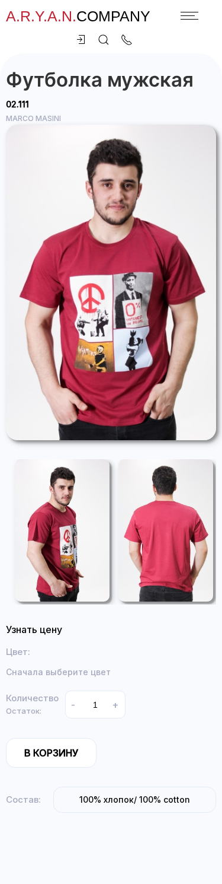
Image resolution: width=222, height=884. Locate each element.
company (78, 16)
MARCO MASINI (33, 118)
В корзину (51, 753)
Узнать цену (34, 629)
